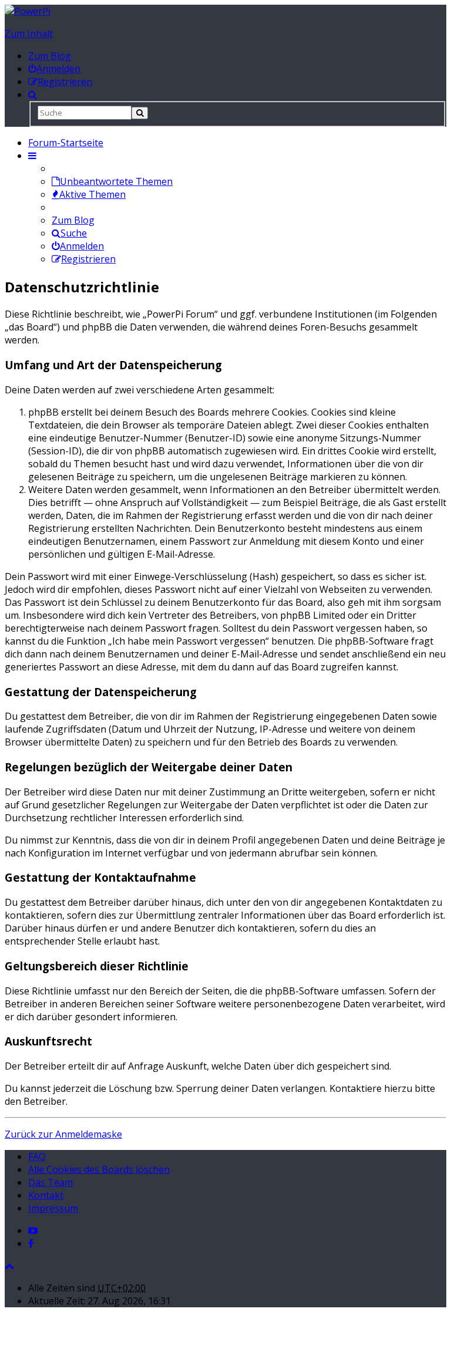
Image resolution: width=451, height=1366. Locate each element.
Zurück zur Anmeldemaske (63, 1134)
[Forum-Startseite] (28, 11)
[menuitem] (54, 68)
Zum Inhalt (29, 33)
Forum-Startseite (65, 142)
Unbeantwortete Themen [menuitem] (116, 181)
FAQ (37, 1156)
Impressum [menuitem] (53, 1208)
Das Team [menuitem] (50, 1182)
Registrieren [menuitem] (88, 258)
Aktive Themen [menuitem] (92, 194)
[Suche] (140, 113)
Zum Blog (49, 55)
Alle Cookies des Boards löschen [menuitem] (99, 1169)
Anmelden (82, 246)
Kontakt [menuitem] (45, 1195)
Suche (73, 233)
